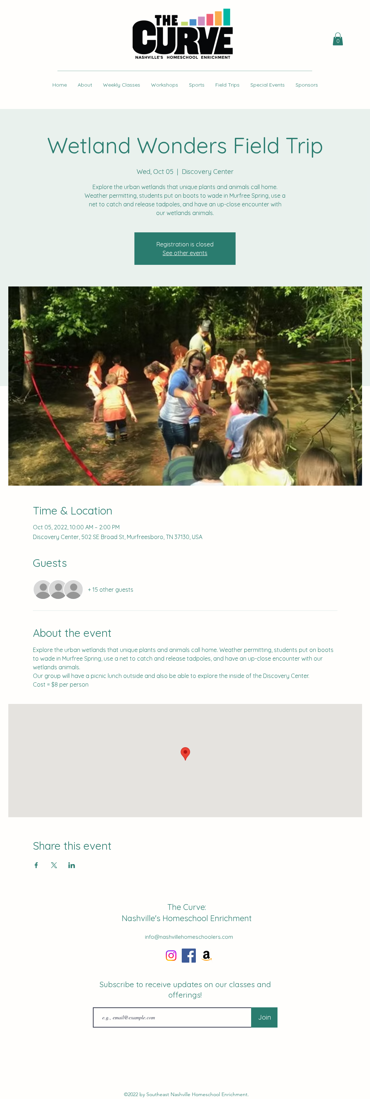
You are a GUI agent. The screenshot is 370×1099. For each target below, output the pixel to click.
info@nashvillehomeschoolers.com (189, 936)
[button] (337, 38)
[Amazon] (206, 956)
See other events (185, 253)
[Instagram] (171, 956)
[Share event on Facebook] (36, 865)
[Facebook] (189, 956)
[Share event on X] (54, 865)
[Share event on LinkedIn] (71, 865)
